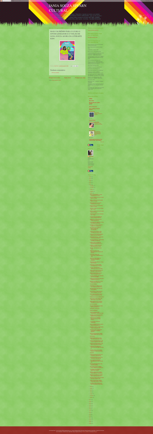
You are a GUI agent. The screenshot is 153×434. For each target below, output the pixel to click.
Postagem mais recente (54, 77)
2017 (90, 407)
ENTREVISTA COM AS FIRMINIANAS (97, 296)
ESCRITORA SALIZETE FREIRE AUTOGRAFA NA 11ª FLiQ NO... (96, 265)
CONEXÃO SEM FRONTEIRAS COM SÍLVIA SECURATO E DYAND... (96, 344)
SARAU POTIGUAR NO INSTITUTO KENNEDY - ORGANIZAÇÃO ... (96, 271)
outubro (91, 189)
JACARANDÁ (92, 336)
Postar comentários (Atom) (56, 80)
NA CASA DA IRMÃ (93, 304)
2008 (90, 423)
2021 (90, 399)
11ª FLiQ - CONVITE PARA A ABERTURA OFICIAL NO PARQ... (96, 268)
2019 (90, 403)
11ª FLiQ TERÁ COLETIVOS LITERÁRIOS (95, 322)
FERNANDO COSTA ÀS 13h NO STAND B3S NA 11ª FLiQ (95, 203)
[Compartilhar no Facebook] (76, 66)
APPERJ (90, 98)
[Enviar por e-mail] (73, 66)
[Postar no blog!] (74, 66)
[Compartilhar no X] (75, 66)
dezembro (92, 185)
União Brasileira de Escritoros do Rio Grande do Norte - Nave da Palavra (95, 140)
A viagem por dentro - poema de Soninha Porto (98, 124)
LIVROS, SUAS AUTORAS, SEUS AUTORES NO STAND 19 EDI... (96, 232)
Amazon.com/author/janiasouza (93, 30)
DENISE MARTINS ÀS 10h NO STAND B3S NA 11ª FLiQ (97, 212)
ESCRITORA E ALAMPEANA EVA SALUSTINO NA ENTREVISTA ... (96, 286)
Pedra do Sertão (92, 111)
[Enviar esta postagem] (71, 65)
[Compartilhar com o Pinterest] (77, 66)
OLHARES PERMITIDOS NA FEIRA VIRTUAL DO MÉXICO (96, 306)
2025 (90, 178)
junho (91, 388)
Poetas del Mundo (92, 120)
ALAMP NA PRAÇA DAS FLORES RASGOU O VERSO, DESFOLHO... (96, 350)
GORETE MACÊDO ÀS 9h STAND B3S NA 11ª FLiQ (96, 214)
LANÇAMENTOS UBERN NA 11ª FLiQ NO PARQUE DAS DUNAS (97, 223)
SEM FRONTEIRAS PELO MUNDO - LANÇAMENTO (96, 289)
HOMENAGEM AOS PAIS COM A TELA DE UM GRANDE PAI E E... (96, 338)
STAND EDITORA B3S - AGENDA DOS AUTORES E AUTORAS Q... (97, 240)
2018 (90, 405)
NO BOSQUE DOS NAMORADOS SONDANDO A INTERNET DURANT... (96, 330)
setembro (91, 191)
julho (91, 386)
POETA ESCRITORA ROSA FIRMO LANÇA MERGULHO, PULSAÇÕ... (96, 334)
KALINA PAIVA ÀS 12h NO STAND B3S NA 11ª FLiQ (96, 206)
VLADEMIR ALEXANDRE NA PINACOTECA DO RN (95, 370)
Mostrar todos (102, 141)
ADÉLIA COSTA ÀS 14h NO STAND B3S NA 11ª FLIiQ (96, 201)
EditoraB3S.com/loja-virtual (92, 37)
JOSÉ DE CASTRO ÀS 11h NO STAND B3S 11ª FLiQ (96, 209)
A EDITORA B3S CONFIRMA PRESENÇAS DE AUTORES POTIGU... (95, 318)
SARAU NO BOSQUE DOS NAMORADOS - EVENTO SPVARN (96, 313)
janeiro (91, 397)
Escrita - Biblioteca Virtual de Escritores (94, 109)
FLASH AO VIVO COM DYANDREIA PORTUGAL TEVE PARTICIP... (96, 235)
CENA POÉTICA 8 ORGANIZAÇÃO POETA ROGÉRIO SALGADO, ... (96, 292)
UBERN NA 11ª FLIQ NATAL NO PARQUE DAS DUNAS (95, 220)
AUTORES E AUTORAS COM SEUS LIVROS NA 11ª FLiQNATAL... (96, 225)
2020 (90, 401)
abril (91, 391)
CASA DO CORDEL (93, 284)
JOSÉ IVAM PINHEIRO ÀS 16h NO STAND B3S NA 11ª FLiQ (96, 195)
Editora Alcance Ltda (93, 106)
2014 (90, 412)
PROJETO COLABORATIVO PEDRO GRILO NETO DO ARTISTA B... (96, 375)
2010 (90, 419)
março (91, 393)
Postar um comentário (55, 72)
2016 (90, 408)
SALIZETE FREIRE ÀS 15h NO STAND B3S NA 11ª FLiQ (97, 198)
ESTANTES (92, 352)
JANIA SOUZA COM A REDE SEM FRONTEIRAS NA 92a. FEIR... (96, 299)
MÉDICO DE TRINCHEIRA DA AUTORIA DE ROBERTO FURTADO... (95, 259)
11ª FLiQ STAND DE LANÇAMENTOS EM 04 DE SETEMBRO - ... (96, 276)
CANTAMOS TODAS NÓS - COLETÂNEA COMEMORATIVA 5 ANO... (96, 255)
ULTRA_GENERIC (85, 431)
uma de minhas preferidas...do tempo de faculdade (98, 113)
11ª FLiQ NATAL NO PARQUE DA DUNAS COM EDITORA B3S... (96, 217)
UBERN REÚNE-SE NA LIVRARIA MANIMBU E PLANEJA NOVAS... (96, 302)
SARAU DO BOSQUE (93, 310)
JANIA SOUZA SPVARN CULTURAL (67, 8)
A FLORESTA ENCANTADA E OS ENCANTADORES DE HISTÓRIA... (96, 384)
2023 (90, 182)
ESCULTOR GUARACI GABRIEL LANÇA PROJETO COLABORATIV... (97, 367)
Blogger (95, 431)
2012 (90, 416)
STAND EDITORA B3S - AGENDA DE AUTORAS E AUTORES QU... (96, 237)
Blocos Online (91, 100)
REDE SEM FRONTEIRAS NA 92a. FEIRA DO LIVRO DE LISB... (96, 273)
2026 (90, 176)
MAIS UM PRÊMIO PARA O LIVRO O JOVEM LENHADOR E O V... (96, 325)
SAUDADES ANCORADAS (94, 308)
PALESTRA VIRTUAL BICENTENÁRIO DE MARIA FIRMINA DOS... (97, 378)
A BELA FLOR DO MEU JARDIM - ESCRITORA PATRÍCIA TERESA (96, 381)
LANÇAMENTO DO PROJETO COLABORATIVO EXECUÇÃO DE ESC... (96, 361)
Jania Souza (91, 156)
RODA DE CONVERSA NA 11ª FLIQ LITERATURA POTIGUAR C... (96, 282)
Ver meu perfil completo (90, 167)
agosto (91, 193)
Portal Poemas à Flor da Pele (94, 122)
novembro (92, 187)
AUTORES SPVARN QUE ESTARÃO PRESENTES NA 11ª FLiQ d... (96, 315)
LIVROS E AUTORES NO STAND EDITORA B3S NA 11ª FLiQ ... (96, 246)
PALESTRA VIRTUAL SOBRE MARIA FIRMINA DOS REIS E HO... (96, 327)
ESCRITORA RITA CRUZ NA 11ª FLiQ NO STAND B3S (96, 262)
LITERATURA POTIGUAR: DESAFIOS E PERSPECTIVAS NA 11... (97, 279)
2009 (90, 421)
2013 (90, 414)
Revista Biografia (92, 130)
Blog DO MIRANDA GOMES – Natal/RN (94, 103)
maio (91, 390)
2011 (90, 418)
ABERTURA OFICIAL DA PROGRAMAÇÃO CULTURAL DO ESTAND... (96, 251)
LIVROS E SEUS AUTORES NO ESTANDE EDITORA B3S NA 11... (96, 243)
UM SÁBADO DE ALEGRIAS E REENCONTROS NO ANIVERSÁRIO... (95, 228)
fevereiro (91, 395)
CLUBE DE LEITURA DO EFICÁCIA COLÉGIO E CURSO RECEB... (96, 355)
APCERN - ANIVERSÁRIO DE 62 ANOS (96, 248)
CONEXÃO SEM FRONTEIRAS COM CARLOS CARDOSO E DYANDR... (96, 341)
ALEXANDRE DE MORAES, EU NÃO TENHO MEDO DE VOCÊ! (97, 133)
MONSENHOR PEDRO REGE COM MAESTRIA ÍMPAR (96, 364)
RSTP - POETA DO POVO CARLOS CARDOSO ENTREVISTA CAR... (96, 294)
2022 (90, 184)
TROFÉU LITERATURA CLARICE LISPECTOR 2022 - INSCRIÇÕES (96, 373)
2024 (90, 180)
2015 (90, 410)
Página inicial (67, 77)
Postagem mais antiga (80, 77)
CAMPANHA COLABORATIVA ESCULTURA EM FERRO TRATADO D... (97, 347)
